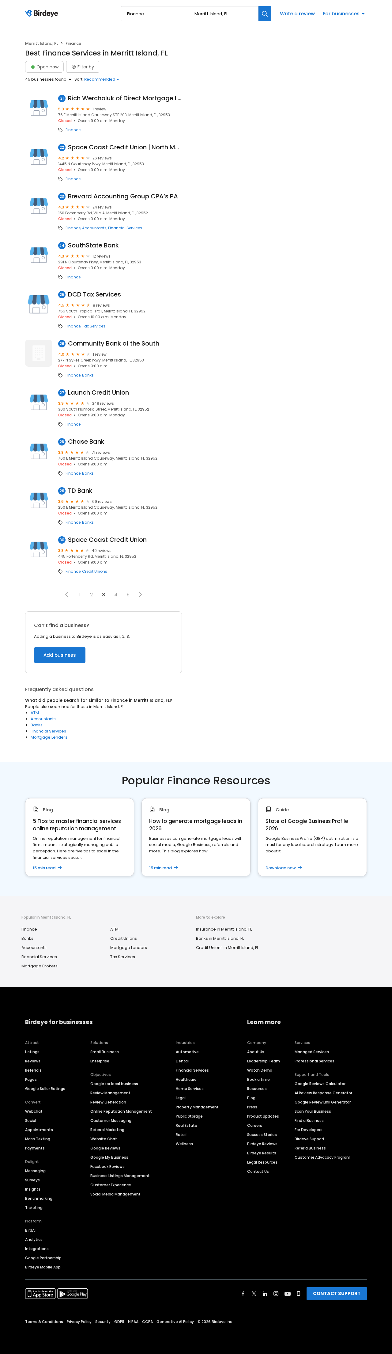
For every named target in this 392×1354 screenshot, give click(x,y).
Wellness (184, 1143)
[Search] (264, 13)
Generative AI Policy (175, 1321)
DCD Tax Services (94, 294)
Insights (32, 1189)
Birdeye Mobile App (43, 1267)
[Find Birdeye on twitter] (254, 1293)
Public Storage (189, 1116)
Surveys (32, 1180)
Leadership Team (263, 1061)
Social (30, 1120)
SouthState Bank (93, 245)
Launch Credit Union (98, 392)
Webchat (34, 1111)
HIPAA (133, 1321)
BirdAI (30, 1230)
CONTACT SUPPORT (336, 1293)
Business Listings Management (120, 1175)
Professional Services (314, 1061)
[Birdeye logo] (42, 14)
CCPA (147, 1321)
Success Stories (262, 1134)
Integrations (37, 1248)
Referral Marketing (107, 1129)
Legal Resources (262, 1162)
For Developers (308, 1129)
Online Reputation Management (121, 1111)
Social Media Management (115, 1194)
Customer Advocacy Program (322, 1157)
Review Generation (108, 1102)
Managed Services (312, 1051)
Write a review (297, 13)
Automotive (187, 1051)
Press (252, 1107)
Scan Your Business (313, 1111)
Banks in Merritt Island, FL (220, 938)
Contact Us (258, 1171)
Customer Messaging (110, 1120)
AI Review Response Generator (323, 1093)
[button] (67, 594)
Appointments (39, 1129)
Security (103, 1321)
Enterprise (99, 1061)
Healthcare (186, 1079)
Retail (181, 1134)
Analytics (34, 1239)
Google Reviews (105, 1148)
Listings (32, 1051)
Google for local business (114, 1083)
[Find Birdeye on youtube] (288, 1293)
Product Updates (263, 1116)
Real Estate (186, 1125)
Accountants (94, 228)
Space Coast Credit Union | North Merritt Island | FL (125, 147)
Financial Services (125, 228)
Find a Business (309, 1120)
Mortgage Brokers (39, 966)
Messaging (35, 1170)
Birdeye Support (310, 1139)
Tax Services (93, 326)
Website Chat (103, 1139)
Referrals (33, 1070)
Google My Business (109, 1157)
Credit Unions (94, 571)
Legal (181, 1097)
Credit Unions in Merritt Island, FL (227, 947)
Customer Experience (110, 1185)
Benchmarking (38, 1198)
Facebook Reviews (107, 1166)
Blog (251, 1097)
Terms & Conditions (44, 1321)
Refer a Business (310, 1148)
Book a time (258, 1079)
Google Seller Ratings (45, 1088)
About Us (255, 1051)
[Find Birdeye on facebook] (243, 1293)
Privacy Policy (79, 1321)
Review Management (110, 1093)
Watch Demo (259, 1070)
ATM (35, 713)
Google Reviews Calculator (320, 1083)
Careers (254, 1125)
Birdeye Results (261, 1153)
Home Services (190, 1088)
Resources (257, 1088)
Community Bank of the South (113, 343)
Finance (73, 130)
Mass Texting (37, 1139)
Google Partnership (43, 1257)
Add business (59, 655)
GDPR (119, 1321)
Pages (31, 1079)
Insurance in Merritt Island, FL (224, 929)
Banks (88, 375)
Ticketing (34, 1207)
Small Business (104, 1051)
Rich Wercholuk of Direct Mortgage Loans (125, 98)
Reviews (32, 1061)
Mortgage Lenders (49, 737)
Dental (182, 1061)
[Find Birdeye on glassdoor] (298, 1293)
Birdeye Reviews (262, 1143)
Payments (35, 1148)
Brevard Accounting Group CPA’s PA (123, 196)
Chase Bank (86, 442)
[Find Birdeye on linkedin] (264, 1293)
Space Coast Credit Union (107, 540)
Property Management (197, 1107)
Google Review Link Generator (323, 1102)
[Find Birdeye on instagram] (275, 1293)
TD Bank (80, 491)
